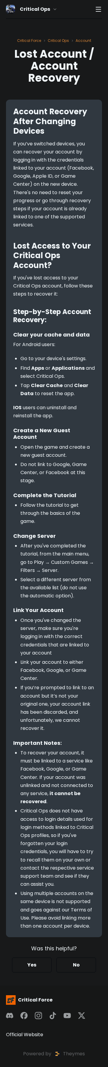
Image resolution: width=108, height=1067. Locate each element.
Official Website (24, 1034)
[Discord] (9, 1015)
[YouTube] (67, 1015)
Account (83, 40)
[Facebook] (24, 1015)
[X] (81, 1015)
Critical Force (29, 40)
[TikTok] (52, 1015)
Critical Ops (58, 40)
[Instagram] (38, 1015)
